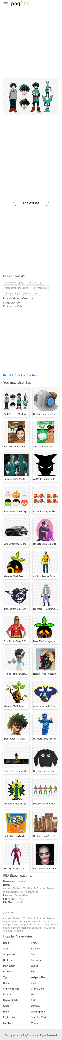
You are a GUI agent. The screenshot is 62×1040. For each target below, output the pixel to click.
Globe (6, 1005)
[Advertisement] (31, 47)
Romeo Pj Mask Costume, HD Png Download (26, 673)
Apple (6, 948)
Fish (33, 1000)
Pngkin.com (9, 1017)
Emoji (34, 982)
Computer (36, 1005)
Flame (34, 942)
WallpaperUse (38, 977)
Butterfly (35, 948)
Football (7, 994)
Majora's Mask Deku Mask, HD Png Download (27, 576)
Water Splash (38, 1011)
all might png (11, 293)
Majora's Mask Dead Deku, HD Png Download (27, 706)
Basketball (8, 960)
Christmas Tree (11, 988)
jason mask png (31, 293)
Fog (33, 971)
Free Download (31, 202)
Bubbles (7, 971)
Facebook (8, 1023)
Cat (33, 954)
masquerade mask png (16, 287)
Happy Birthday (11, 1000)
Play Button (9, 965)
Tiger (5, 977)
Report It (8, 375)
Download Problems (26, 375)
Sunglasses (9, 954)
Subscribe (36, 960)
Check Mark (37, 988)
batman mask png (14, 282)
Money (34, 1023)
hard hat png (35, 282)
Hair (33, 994)
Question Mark (38, 1017)
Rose (6, 982)
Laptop (34, 965)
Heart (6, 942)
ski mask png (40, 287)
